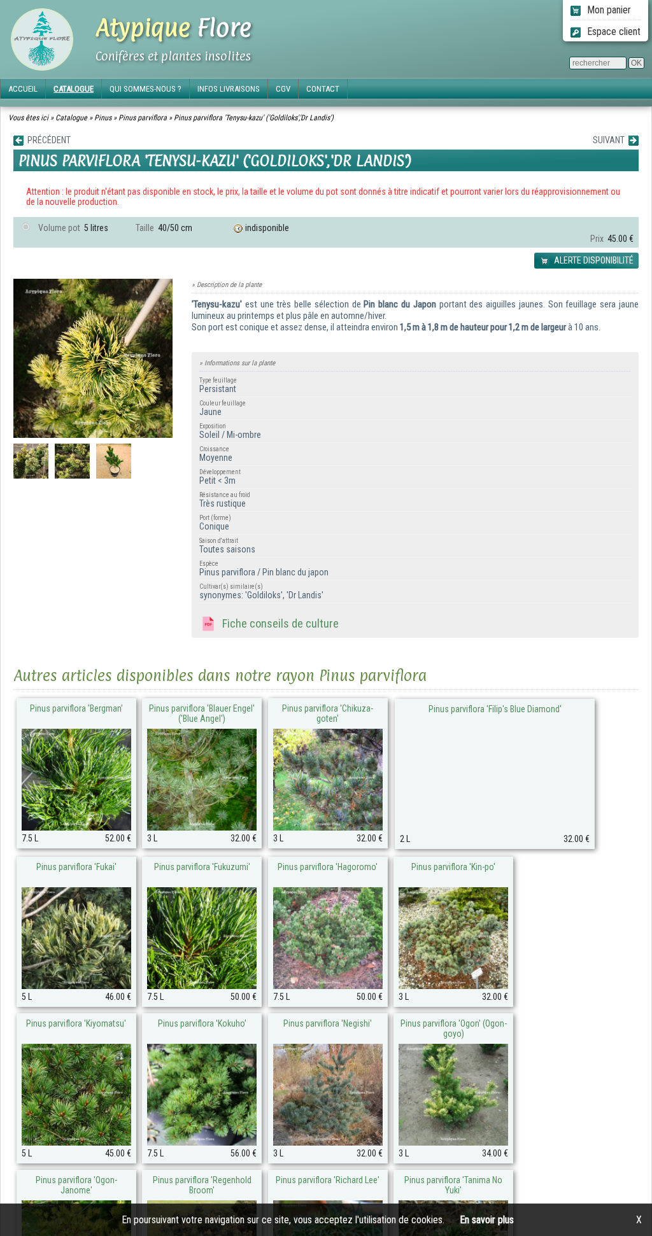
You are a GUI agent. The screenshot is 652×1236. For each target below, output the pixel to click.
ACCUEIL (23, 89)
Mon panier (608, 10)
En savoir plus (487, 1220)
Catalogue (71, 117)
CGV (283, 89)
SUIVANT (610, 140)
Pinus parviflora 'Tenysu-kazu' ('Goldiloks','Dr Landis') (254, 117)
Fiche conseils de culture (278, 623)
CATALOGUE (73, 89)
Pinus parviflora (142, 117)
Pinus (102, 117)
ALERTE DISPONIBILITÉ (593, 260)
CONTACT (322, 89)
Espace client (613, 31)
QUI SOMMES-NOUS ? (145, 89)
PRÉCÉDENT (47, 140)
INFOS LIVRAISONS (228, 89)
